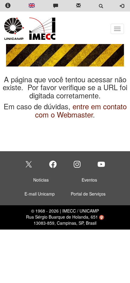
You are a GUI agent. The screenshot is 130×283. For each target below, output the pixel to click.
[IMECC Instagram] (77, 164)
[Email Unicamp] (78, 6)
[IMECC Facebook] (52, 164)
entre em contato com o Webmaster (81, 110)
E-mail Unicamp (39, 194)
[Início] (41, 29)
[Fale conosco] (56, 6)
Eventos (89, 180)
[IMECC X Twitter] (28, 164)
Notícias (41, 180)
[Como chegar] (101, 217)
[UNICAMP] (15, 29)
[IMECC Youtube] (101, 164)
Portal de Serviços (88, 194)
